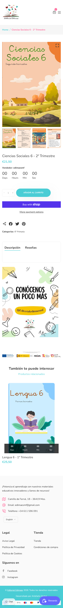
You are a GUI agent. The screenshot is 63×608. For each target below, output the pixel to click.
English (9, 519)
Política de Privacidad (13, 547)
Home (5, 29)
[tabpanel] (9, 138)
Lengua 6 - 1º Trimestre (17, 457)
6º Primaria (19, 231)
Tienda (37, 541)
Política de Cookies (12, 553)
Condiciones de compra (46, 547)
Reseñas (31, 248)
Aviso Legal (8, 541)
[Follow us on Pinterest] (24, 224)
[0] (54, 12)
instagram (12, 577)
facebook (12, 571)
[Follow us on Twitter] (17, 224)
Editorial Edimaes (15, 590)
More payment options (32, 212)
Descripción (12, 248)
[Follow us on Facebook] (11, 224)
